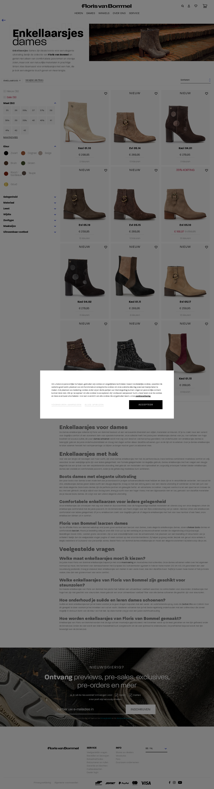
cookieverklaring (143, 396)
